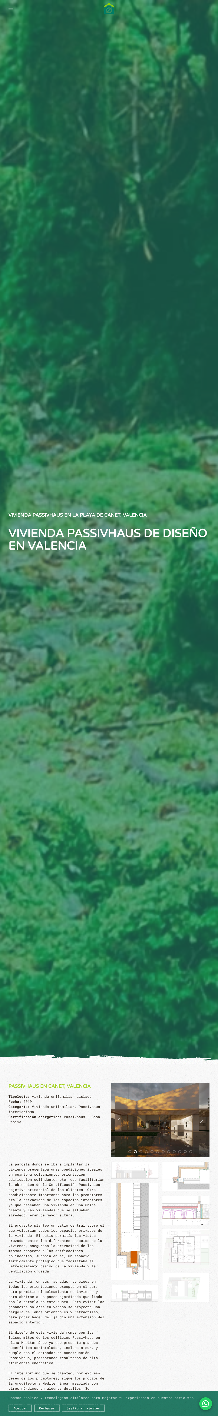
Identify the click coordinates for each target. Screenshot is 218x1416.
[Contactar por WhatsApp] (205, 1403)
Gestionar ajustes (83, 1408)
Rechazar (47, 1408)
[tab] (129, 1151)
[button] (11, 8)
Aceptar (20, 1408)
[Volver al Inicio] (109, 8)
